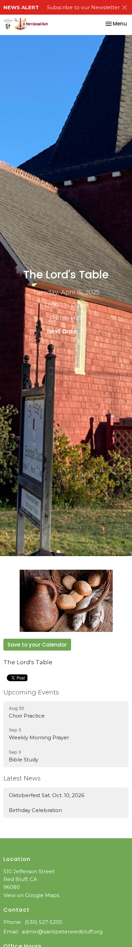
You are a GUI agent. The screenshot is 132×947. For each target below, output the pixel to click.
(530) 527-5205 (43, 922)
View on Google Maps (31, 895)
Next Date (63, 331)
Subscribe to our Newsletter (83, 7)
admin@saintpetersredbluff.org (62, 931)
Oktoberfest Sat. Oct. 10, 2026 (46, 795)
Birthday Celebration (35, 810)
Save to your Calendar (37, 644)
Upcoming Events (31, 692)
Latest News (22, 778)
